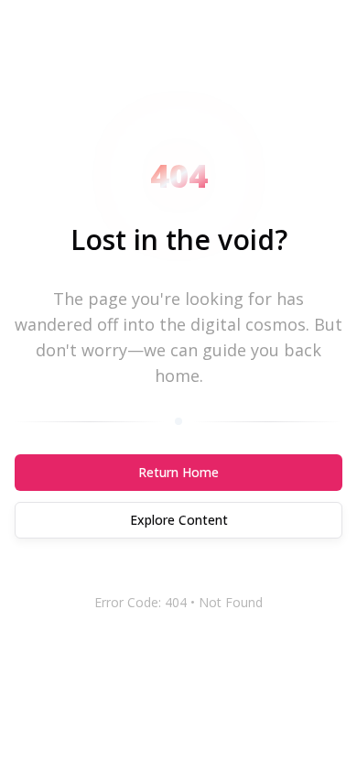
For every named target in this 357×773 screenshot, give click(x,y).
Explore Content (179, 519)
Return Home (178, 472)
